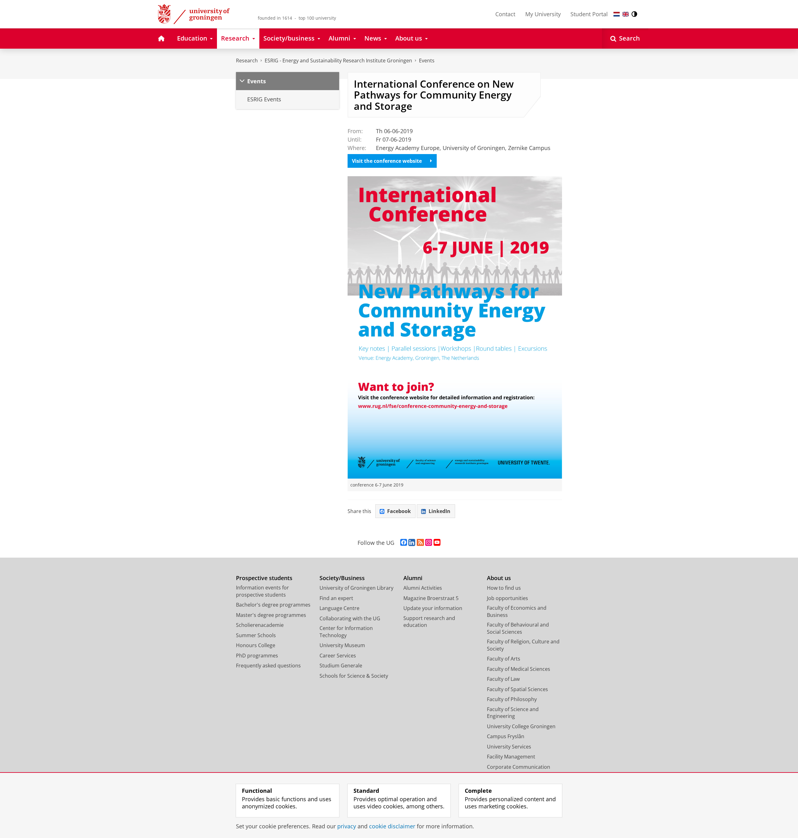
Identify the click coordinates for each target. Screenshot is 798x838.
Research (247, 60)
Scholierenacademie (260, 625)
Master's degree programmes (271, 615)
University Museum (342, 645)
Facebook (399, 511)
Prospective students (264, 578)
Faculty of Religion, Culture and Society (523, 645)
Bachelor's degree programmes (273, 604)
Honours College (255, 645)
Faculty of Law (503, 679)
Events (427, 60)
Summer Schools (256, 635)
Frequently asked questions (268, 665)
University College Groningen (521, 726)
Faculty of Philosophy (512, 699)
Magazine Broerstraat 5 (431, 598)
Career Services (338, 655)
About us (499, 578)
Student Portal (589, 14)
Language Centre (339, 608)
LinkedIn (439, 511)
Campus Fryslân (505, 736)
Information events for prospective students (262, 591)
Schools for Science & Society (354, 675)
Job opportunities (507, 598)
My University (543, 14)
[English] (626, 14)
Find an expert (336, 598)
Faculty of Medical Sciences (518, 669)
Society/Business (342, 578)
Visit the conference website (387, 160)
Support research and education (429, 622)
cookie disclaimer (392, 826)
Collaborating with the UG (350, 618)
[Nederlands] (616, 14)
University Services (509, 746)
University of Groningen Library (356, 587)
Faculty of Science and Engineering (513, 713)
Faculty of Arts (503, 658)
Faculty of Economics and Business (516, 611)
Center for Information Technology (346, 632)
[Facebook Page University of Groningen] (403, 542)
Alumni (412, 578)
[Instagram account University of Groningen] (428, 542)
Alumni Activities (422, 587)
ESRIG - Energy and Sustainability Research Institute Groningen (338, 60)
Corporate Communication (518, 766)
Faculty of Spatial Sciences (517, 689)
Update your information (432, 608)
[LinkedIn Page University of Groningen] (411, 542)
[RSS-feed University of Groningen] (420, 542)
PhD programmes (257, 655)
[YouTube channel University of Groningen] (437, 542)
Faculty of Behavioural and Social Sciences (518, 628)
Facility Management (511, 756)
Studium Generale (341, 665)
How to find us (504, 587)
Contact (505, 14)
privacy (346, 826)
